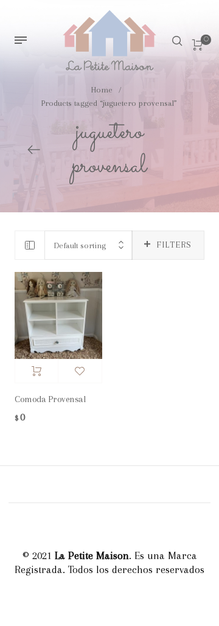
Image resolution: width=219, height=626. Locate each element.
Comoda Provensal (50, 399)
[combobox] (88, 245)
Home (102, 89)
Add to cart (36, 371)
